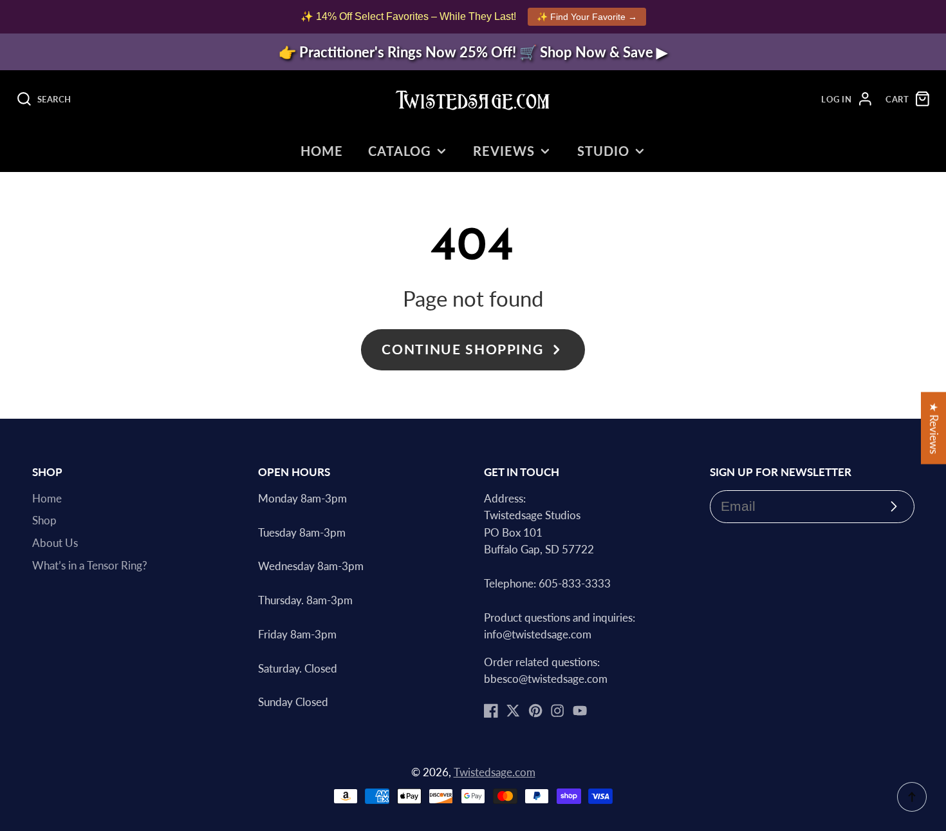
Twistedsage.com (494, 772)
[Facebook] (491, 710)
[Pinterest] (535, 710)
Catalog (399, 150)
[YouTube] (580, 710)
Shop (44, 520)
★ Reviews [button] (933, 428)
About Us (55, 543)
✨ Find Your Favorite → (587, 17)
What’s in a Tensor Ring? (89, 565)
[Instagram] (557, 710)
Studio (603, 150)
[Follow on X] (513, 710)
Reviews (504, 150)
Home (322, 150)
